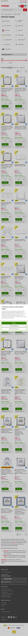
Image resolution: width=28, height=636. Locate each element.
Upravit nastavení (14, 326)
